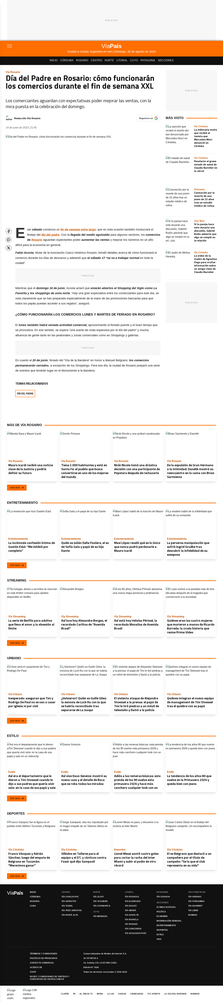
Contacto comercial (42, 963)
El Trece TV (86, 994)
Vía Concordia (133, 929)
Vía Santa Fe (132, 915)
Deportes (162, 930)
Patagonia (147, 60)
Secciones (166, 60)
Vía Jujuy (98, 897)
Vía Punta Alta (70, 915)
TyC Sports (153, 994)
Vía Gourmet (195, 906)
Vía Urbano (194, 897)
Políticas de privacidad (43, 958)
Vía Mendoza (100, 916)
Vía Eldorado (133, 901)
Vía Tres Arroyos (72, 910)
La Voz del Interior (175, 994)
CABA (33, 906)
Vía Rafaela (131, 919)
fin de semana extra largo (78, 229)
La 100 (110, 994)
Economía (162, 916)
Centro (96, 60)
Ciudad (122, 994)
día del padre (50, 234)
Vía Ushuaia (163, 897)
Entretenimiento (166, 925)
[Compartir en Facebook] (8, 231)
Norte (109, 60)
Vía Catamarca (101, 906)
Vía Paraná (131, 924)
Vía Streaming (196, 901)
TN (74, 994)
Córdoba (66, 60)
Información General (169, 921)
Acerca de (36, 967)
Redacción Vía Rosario (27, 118)
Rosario (82, 60)
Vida (159, 939)
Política (161, 912)
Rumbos (192, 915)
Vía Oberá (130, 910)
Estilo (160, 934)
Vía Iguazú (131, 906)
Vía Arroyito (69, 901)
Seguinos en (146, 118)
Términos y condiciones (43, 954)
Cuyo (134, 60)
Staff (33, 972)
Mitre (100, 994)
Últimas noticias (166, 907)
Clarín (65, 994)
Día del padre (25, 393)
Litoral (122, 60)
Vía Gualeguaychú (135, 933)
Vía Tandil (67, 906)
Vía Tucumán (100, 901)
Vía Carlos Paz (70, 897)
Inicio (53, 60)
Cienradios (136, 994)
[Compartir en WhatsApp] (8, 239)
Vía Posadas (132, 897)
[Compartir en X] (8, 248)
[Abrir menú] (37, 45)
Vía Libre (193, 910)
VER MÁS (15, 487)
